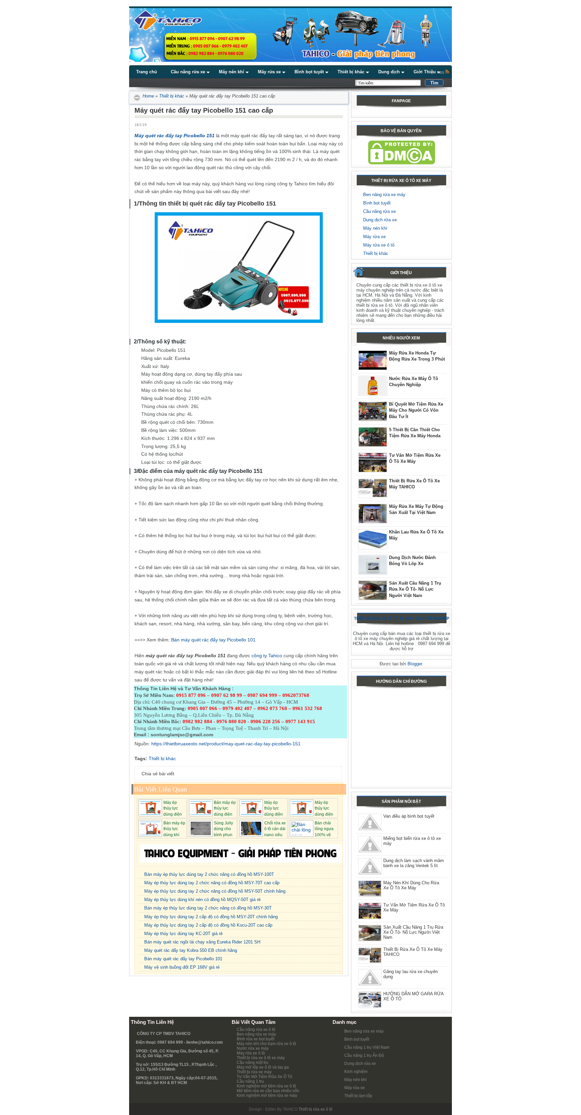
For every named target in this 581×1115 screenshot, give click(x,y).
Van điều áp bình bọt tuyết (408, 816)
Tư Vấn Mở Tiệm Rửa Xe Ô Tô (264, 1076)
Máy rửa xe (374, 236)
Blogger (415, 663)
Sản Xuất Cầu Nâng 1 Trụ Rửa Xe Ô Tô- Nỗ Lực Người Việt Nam (415, 589)
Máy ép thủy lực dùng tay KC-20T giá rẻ (183, 933)
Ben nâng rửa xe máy (384, 194)
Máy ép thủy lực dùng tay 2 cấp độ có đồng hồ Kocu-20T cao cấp (208, 925)
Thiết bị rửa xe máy (254, 1072)
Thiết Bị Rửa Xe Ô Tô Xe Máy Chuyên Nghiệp (401, 618)
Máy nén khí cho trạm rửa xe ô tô (266, 1043)
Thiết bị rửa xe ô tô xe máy (261, 1057)
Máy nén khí (375, 228)
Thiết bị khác (171, 96)
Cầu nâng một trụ (252, 1062)
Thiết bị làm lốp (358, 1095)
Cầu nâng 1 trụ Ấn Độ (364, 1055)
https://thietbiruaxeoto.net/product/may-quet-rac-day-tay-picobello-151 (226, 743)
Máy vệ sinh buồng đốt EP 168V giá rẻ (182, 967)
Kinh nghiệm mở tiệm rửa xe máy (267, 1095)
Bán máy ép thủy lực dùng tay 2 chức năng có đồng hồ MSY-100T (209, 874)
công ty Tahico (266, 655)
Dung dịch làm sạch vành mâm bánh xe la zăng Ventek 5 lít (413, 863)
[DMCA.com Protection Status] (401, 162)
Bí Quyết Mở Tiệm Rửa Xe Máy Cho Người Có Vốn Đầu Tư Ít (416, 410)
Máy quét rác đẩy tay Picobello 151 (174, 135)
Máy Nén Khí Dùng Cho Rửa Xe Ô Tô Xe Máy (411, 885)
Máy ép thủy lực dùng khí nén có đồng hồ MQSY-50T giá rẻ (202, 899)
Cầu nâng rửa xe (379, 211)
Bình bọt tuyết (377, 203)
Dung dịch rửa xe (380, 219)
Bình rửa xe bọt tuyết (255, 1039)
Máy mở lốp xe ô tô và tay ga (263, 1067)
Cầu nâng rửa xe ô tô (256, 1029)
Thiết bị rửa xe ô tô (316, 1109)
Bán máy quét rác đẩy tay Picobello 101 (213, 639)
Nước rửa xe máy (253, 1048)
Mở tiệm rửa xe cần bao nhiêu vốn (268, 1090)
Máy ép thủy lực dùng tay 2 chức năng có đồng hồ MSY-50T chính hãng (214, 891)
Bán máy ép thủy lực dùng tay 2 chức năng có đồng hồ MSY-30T (208, 907)
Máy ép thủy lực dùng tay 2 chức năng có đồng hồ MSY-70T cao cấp (211, 882)
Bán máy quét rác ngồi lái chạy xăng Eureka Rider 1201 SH (202, 941)
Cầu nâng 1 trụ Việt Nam (366, 1047)
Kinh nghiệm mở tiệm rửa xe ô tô (266, 1086)
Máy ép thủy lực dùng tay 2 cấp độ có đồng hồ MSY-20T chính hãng (211, 916)
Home (147, 96)
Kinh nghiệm (355, 1071)
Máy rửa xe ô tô (378, 245)
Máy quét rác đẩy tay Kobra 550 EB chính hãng (190, 950)
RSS (441, 72)
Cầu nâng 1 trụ (250, 1081)
